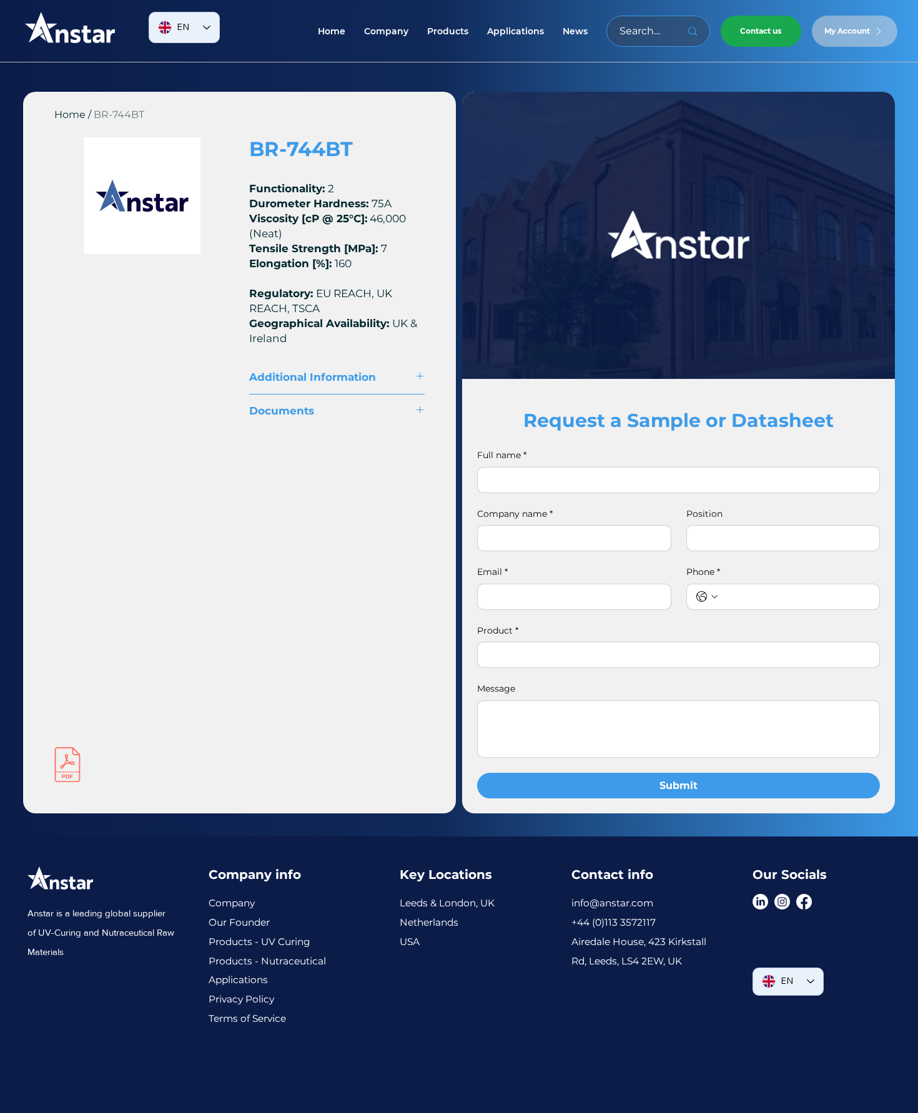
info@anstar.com (612, 903)
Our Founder (240, 922)
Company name (515, 513)
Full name (501, 455)
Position (704, 513)
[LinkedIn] (760, 902)
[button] (448, 31)
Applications (238, 980)
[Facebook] (804, 902)
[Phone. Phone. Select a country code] (706, 596)
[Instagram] (782, 902)
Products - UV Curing (259, 942)
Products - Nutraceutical (267, 961)
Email (492, 571)
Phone (703, 571)
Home (70, 114)
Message (496, 688)
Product (497, 630)
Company (232, 903)
